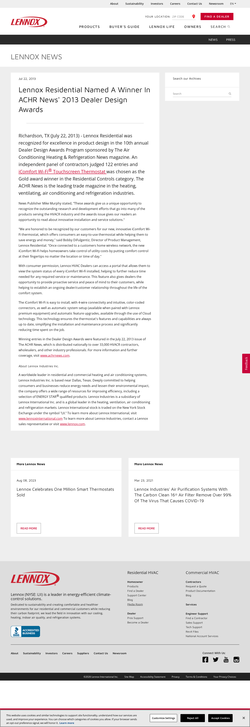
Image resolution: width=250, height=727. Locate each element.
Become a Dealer (138, 622)
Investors (157, 3)
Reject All (192, 718)
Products (89, 27)
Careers (175, 3)
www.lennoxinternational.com (41, 418)
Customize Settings (163, 718)
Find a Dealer (216, 16)
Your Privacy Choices (224, 676)
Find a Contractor (196, 618)
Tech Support (194, 627)
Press (230, 39)
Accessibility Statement (152, 676)
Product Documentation (200, 590)
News (213, 39)
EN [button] (232, 3)
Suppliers (83, 653)
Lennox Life (162, 27)
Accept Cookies (220, 718)
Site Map (129, 676)
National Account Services (202, 636)
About (114, 3)
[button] (246, 363)
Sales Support (194, 622)
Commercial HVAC (202, 573)
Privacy (175, 676)
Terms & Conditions (196, 676)
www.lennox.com (72, 424)
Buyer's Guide (124, 27)
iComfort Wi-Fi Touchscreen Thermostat (62, 171)
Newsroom (216, 3)
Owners (192, 27)
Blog (130, 599)
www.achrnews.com (55, 355)
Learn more (66, 723)
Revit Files (192, 631)
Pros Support (135, 617)
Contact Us (194, 3)
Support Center (136, 595)
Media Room (135, 604)
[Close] (243, 718)
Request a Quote (196, 586)
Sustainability (134, 3)
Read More (29, 528)
